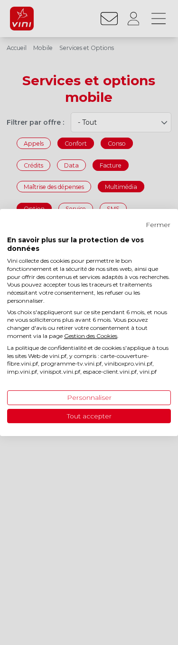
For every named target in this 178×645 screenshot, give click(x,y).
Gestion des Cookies (90, 335)
